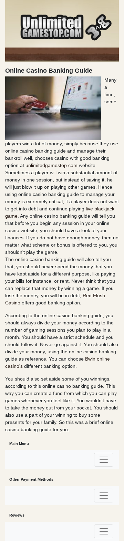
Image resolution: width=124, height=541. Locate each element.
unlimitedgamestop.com (51, 165)
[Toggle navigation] (103, 460)
